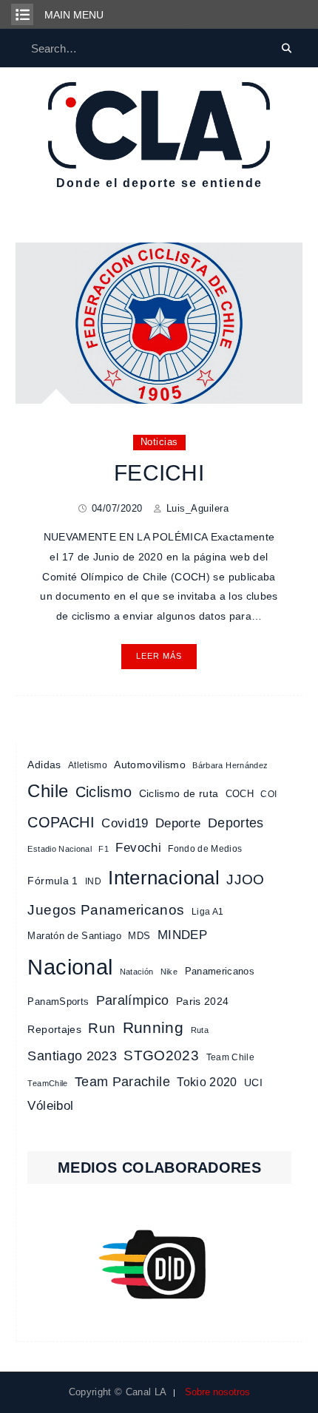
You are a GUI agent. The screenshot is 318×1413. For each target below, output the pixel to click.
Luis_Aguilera (197, 508)
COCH (240, 793)
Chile (47, 791)
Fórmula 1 (52, 881)
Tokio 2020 (207, 1081)
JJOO (245, 879)
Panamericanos (220, 971)
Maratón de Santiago (74, 935)
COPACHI (60, 822)
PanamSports (58, 1001)
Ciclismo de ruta (179, 793)
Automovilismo (150, 764)
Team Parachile (122, 1081)
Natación (137, 971)
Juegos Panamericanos (105, 909)
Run (101, 1028)
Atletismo (87, 765)
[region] (159, 1264)
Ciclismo (103, 792)
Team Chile (230, 1057)
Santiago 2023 (72, 1055)
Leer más (159, 655)
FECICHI (159, 473)
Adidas (44, 764)
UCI (253, 1082)
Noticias (159, 441)
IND (93, 881)
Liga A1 (207, 912)
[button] (159, 1264)
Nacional (69, 967)
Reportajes (54, 1029)
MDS (139, 935)
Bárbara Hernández (230, 765)
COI (268, 794)
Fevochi (137, 848)
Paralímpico (132, 1000)
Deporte (177, 823)
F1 (103, 848)
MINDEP (182, 934)
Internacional (164, 877)
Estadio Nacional (59, 848)
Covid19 (124, 823)
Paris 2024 (202, 1001)
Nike (168, 971)
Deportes (236, 823)
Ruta (200, 1030)
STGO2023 (161, 1055)
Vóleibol (50, 1106)
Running (153, 1027)
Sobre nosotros (217, 1391)
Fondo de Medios (205, 849)
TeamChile (47, 1083)
